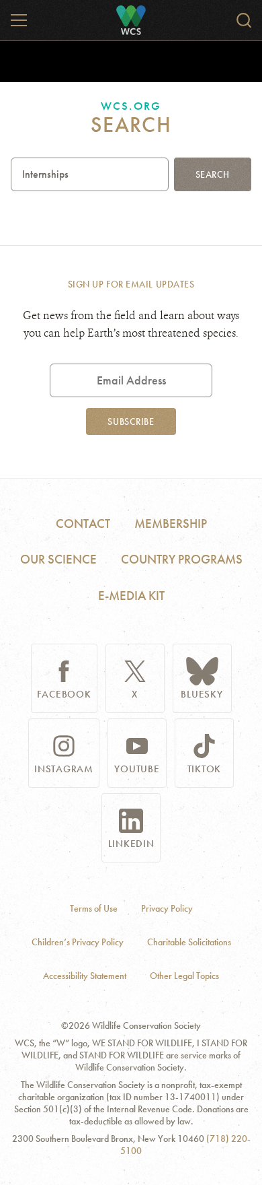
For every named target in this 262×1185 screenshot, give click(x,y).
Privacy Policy (167, 908)
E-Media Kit (131, 595)
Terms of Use (94, 908)
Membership (170, 523)
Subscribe (130, 421)
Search (212, 174)
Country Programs (182, 559)
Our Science (58, 559)
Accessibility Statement (84, 976)
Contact (83, 523)
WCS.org (131, 105)
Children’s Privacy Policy (78, 942)
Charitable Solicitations (189, 942)
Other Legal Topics (184, 976)
